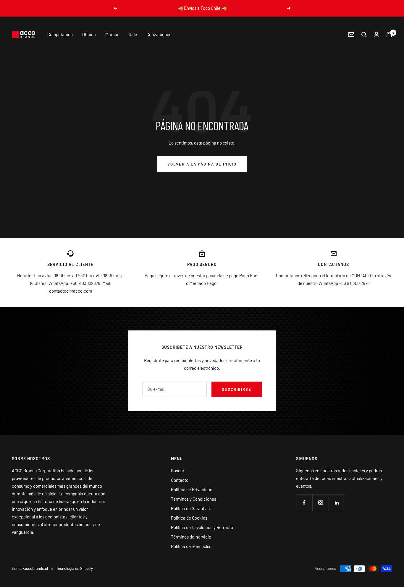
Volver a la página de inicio (202, 164)
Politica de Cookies (189, 517)
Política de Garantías (190, 508)
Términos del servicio (191, 536)
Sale (133, 34)
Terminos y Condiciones (193, 499)
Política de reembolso (191, 546)
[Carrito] (389, 34)
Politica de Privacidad (191, 489)
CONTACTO (362, 275)
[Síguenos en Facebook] (304, 502)
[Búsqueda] (364, 34)
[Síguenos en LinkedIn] (337, 502)
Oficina (89, 34)
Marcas (112, 34)
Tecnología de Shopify (74, 568)
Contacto (179, 480)
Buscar (177, 470)
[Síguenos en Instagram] (320, 502)
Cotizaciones (158, 34)
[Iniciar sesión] (376, 34)
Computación (60, 34)
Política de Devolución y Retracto (202, 527)
